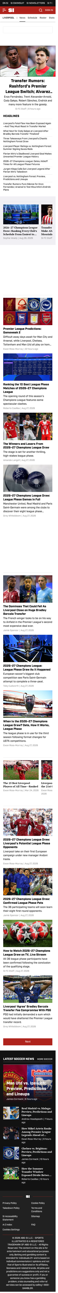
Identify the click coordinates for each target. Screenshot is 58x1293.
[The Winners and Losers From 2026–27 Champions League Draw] (27, 437)
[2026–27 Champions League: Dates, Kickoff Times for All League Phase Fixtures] (27, 163)
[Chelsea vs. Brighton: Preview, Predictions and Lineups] (27, 1155)
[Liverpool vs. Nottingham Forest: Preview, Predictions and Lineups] (27, 178)
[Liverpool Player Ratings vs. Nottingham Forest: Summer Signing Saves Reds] (27, 148)
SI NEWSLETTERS (36, 3)
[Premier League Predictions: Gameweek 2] (27, 324)
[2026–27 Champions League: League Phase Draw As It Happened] (27, 661)
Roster (43, 18)
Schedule (32, 18)
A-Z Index (7, 1225)
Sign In (49, 10)
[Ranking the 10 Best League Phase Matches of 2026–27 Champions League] (27, 381)
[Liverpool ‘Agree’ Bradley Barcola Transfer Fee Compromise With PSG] (27, 1001)
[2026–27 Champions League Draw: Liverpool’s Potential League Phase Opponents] (27, 837)
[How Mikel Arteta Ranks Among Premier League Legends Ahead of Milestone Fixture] (27, 1135)
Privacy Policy (10, 1203)
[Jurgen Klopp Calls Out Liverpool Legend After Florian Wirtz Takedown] (27, 170)
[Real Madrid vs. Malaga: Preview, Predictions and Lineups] (27, 1115)
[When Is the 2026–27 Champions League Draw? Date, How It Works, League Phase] (27, 718)
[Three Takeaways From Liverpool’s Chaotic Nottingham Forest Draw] (27, 140)
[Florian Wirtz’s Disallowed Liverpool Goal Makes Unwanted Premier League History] (27, 155)
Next (28, 1042)
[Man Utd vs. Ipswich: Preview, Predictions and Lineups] (27, 1084)
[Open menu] (4, 10)
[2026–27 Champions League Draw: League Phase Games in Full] (27, 491)
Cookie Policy (38, 1203)
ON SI (5, 3)
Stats (51, 18)
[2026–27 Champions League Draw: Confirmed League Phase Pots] (27, 892)
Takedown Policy (11, 1208)
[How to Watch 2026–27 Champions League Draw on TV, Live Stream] (27, 946)
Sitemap (35, 1216)
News (22, 18)
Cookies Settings (11, 1230)
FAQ (33, 1225)
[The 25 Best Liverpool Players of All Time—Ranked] (21, 778)
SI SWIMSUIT (17, 3)
